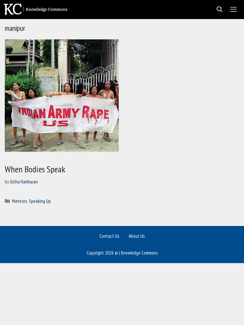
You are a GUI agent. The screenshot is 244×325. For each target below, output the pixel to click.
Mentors (19, 201)
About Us (137, 236)
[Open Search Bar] (217, 9)
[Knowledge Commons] (37, 9)
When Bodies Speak (35, 169)
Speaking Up (40, 201)
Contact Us (109, 236)
